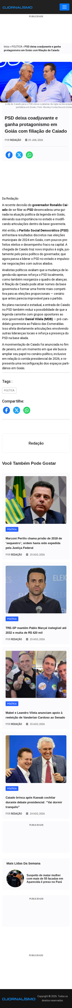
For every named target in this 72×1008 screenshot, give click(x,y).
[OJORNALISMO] (17, 7)
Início (6, 46)
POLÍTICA (17, 46)
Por (14, 554)
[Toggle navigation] (64, 7)
